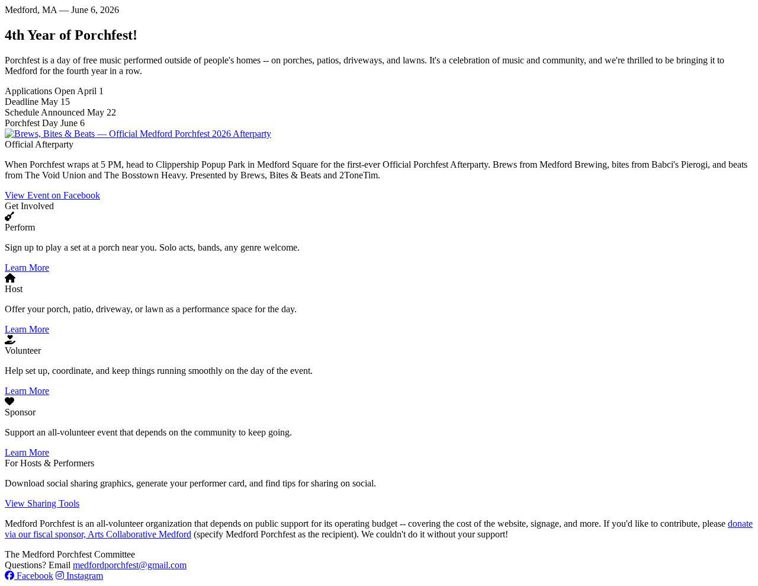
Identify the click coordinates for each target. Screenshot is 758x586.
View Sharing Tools (42, 503)
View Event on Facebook (52, 195)
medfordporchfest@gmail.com (130, 565)
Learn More (27, 267)
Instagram (83, 576)
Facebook (33, 576)
